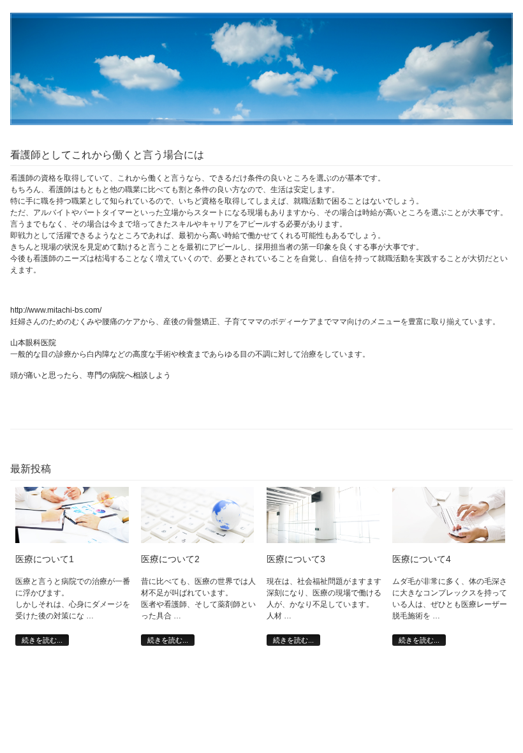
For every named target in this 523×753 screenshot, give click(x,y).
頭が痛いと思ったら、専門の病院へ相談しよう (90, 375)
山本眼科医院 (33, 342)
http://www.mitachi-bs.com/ (55, 310)
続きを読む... (42, 640)
